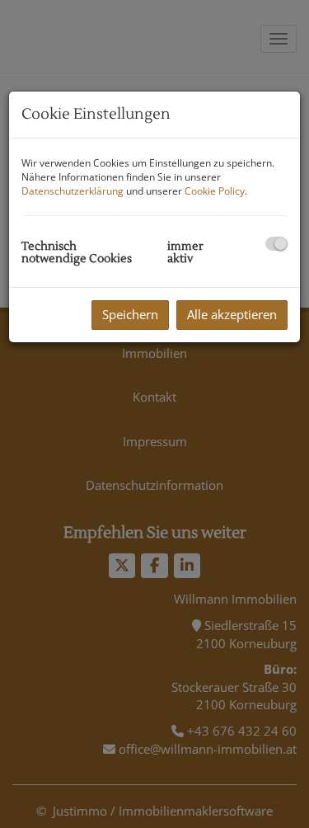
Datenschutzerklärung (72, 191)
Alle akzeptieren (232, 314)
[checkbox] (276, 244)
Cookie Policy (215, 191)
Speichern (130, 314)
